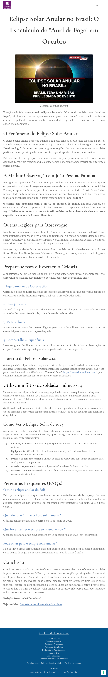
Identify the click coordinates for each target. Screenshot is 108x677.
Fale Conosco (32, 663)
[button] (96, 5)
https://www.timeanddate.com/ (79, 372)
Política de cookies (73, 663)
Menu (102, 5)
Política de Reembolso (54, 647)
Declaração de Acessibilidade (54, 650)
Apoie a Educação (54, 656)
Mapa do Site (54, 653)
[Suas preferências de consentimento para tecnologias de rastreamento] (103, 672)
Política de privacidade (51, 663)
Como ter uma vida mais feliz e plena (41, 604)
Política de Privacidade (54, 644)
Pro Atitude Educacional (54, 633)
